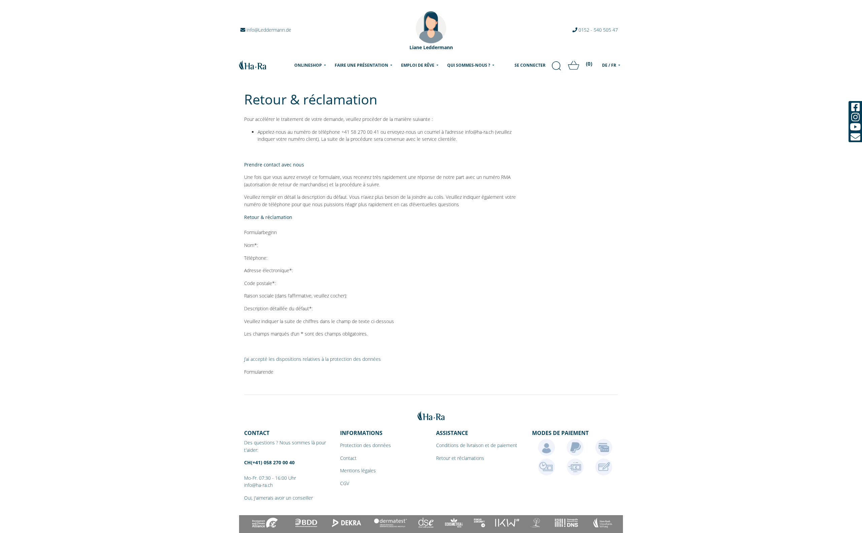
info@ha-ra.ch (258, 485)
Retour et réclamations (460, 458)
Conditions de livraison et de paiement (476, 445)
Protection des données (365, 445)
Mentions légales (358, 470)
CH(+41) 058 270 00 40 (269, 462)
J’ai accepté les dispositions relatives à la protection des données (312, 359)
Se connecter (530, 65)
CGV (344, 483)
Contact (348, 458)
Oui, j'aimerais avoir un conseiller (278, 498)
